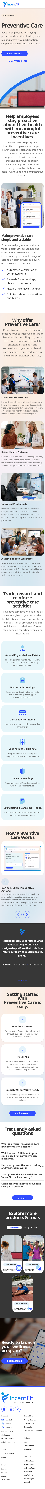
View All (27, 1482)
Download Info (18, 60)
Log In (3, 1469)
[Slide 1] (19, 980)
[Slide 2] (21, 980)
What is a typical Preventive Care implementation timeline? (20, 1145)
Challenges (5, 1435)
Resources (28, 1449)
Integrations (29, 1423)
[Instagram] (11, 1409)
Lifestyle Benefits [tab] (30, 1227)
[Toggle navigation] (39, 4)
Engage (7, 1423)
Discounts (28, 1427)
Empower (8, 1427)
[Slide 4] (26, 980)
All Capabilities (30, 1420)
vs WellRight (29, 1478)
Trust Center (6, 1479)
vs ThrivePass (29, 1468)
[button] (22, 655)
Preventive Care (7, 1431)
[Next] (26, 914)
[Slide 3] (23, 980)
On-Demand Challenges (33, 1430)
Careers (4, 1457)
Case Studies (29, 1446)
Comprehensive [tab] (14, 1227)
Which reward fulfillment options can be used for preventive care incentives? (20, 1156)
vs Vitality (28, 1471)
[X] (18, 1409)
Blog (25, 1442)
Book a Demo (14, 53)
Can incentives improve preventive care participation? (21, 1185)
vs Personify (29, 1464)
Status (3, 1476)
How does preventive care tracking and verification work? (21, 1166)
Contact (4, 1472)
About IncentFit (7, 1454)
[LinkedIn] (4, 1409)
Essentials (8, 1420)
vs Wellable (28, 1475)
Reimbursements (8, 1442)
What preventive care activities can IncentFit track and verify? (21, 1176)
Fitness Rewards (7, 1438)
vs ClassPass (29, 1461)
